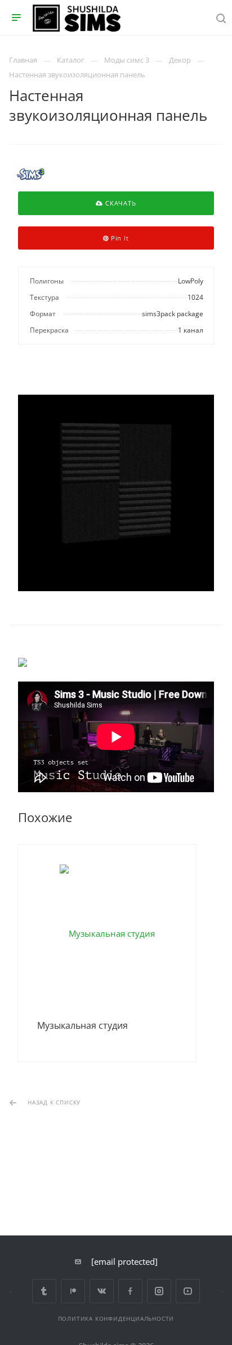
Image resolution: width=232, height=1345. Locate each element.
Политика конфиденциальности (116, 1318)
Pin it (119, 238)
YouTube (188, 1291)
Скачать (119, 203)
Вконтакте (102, 1291)
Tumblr (44, 1291)
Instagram (159, 1291)
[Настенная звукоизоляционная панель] (116, 493)
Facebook (130, 1291)
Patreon (73, 1291)
